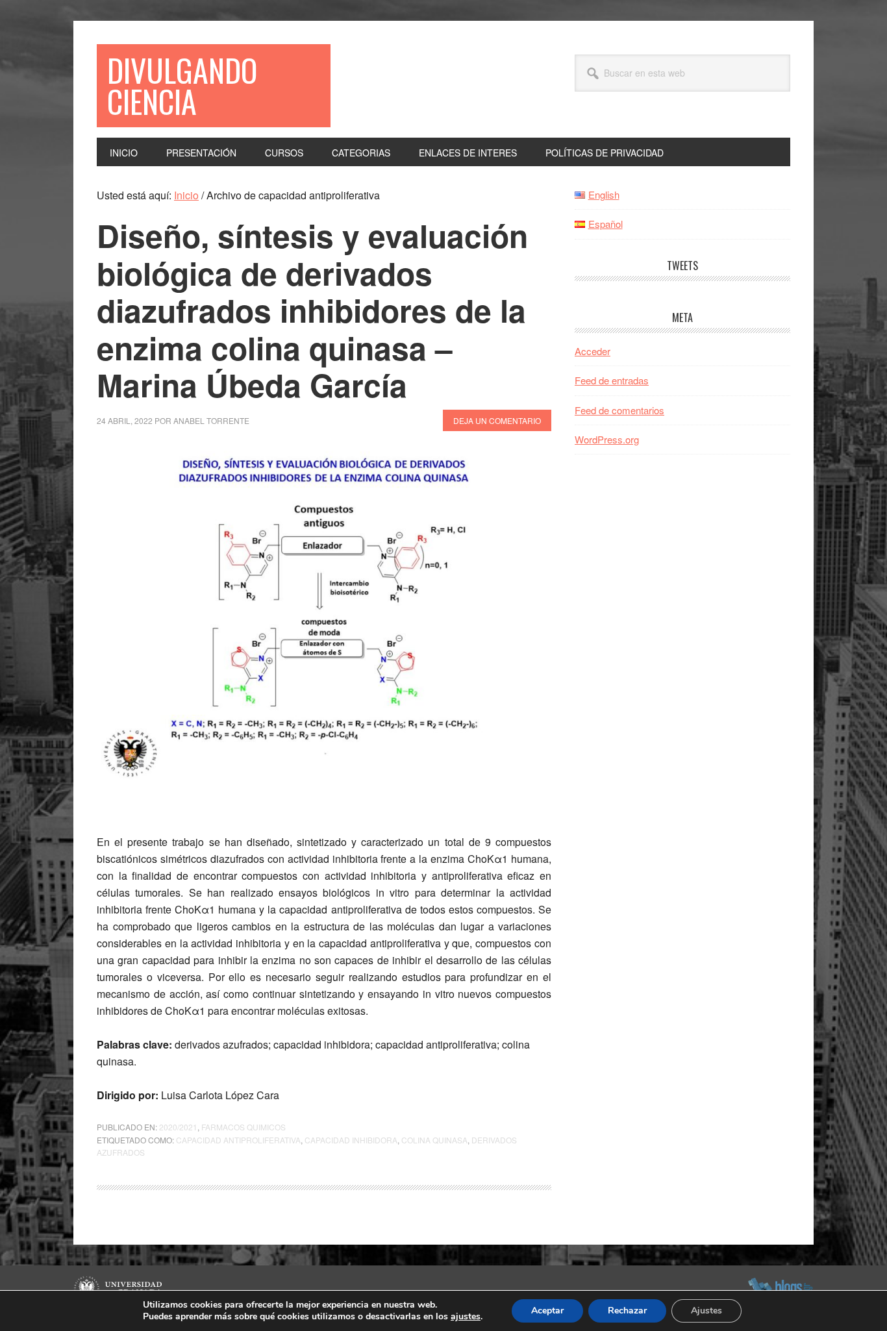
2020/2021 (178, 1126)
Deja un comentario (497, 420)
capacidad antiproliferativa (238, 1139)
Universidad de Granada (119, 1289)
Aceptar (547, 1310)
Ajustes (706, 1310)
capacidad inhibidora (351, 1139)
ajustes (466, 1317)
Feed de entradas (612, 380)
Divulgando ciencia (182, 85)
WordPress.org (607, 439)
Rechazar (627, 1310)
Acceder (592, 351)
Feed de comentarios (619, 410)
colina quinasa (434, 1139)
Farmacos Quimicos (243, 1126)
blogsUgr (780, 1289)
